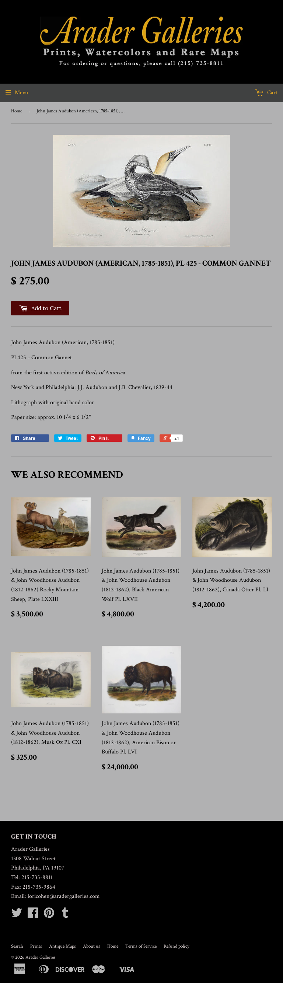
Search (17, 946)
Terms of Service (141, 946)
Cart (271, 93)
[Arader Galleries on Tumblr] (65, 915)
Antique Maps (62, 946)
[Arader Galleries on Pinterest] (49, 915)
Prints (36, 946)
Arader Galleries (40, 957)
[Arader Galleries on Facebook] (32, 915)
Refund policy (176, 946)
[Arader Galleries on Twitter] (16, 915)
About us (91, 946)
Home (16, 111)
